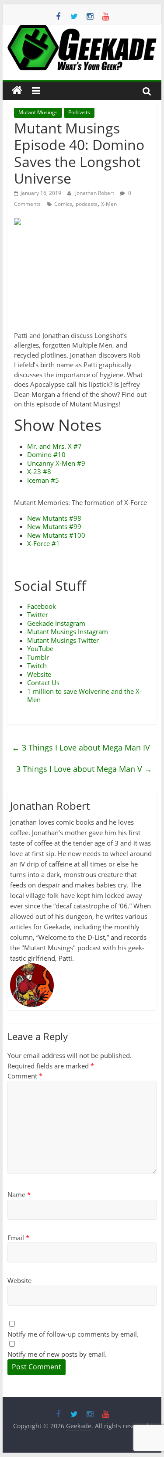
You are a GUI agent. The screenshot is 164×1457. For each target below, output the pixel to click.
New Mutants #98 (54, 518)
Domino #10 (46, 454)
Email (18, 1237)
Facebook (41, 606)
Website (39, 674)
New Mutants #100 (56, 535)
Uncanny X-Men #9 (56, 463)
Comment (24, 1075)
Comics (63, 204)
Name (19, 1194)
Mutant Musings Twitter (63, 640)
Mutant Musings (38, 112)
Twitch (37, 665)
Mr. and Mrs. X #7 (54, 446)
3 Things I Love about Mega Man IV (81, 747)
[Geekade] (17, 91)
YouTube (40, 648)
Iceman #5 (43, 480)
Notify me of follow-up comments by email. (73, 1334)
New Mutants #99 (54, 526)
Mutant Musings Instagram (67, 631)
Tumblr (38, 657)
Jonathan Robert (95, 193)
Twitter (37, 614)
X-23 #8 (39, 471)
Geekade (40, 623)
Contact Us (43, 682)
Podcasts (79, 112)
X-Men (109, 204)
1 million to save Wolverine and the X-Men (84, 695)
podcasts (87, 204)
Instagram (70, 623)
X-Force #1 (43, 543)
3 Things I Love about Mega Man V (84, 769)
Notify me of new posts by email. (57, 1354)
